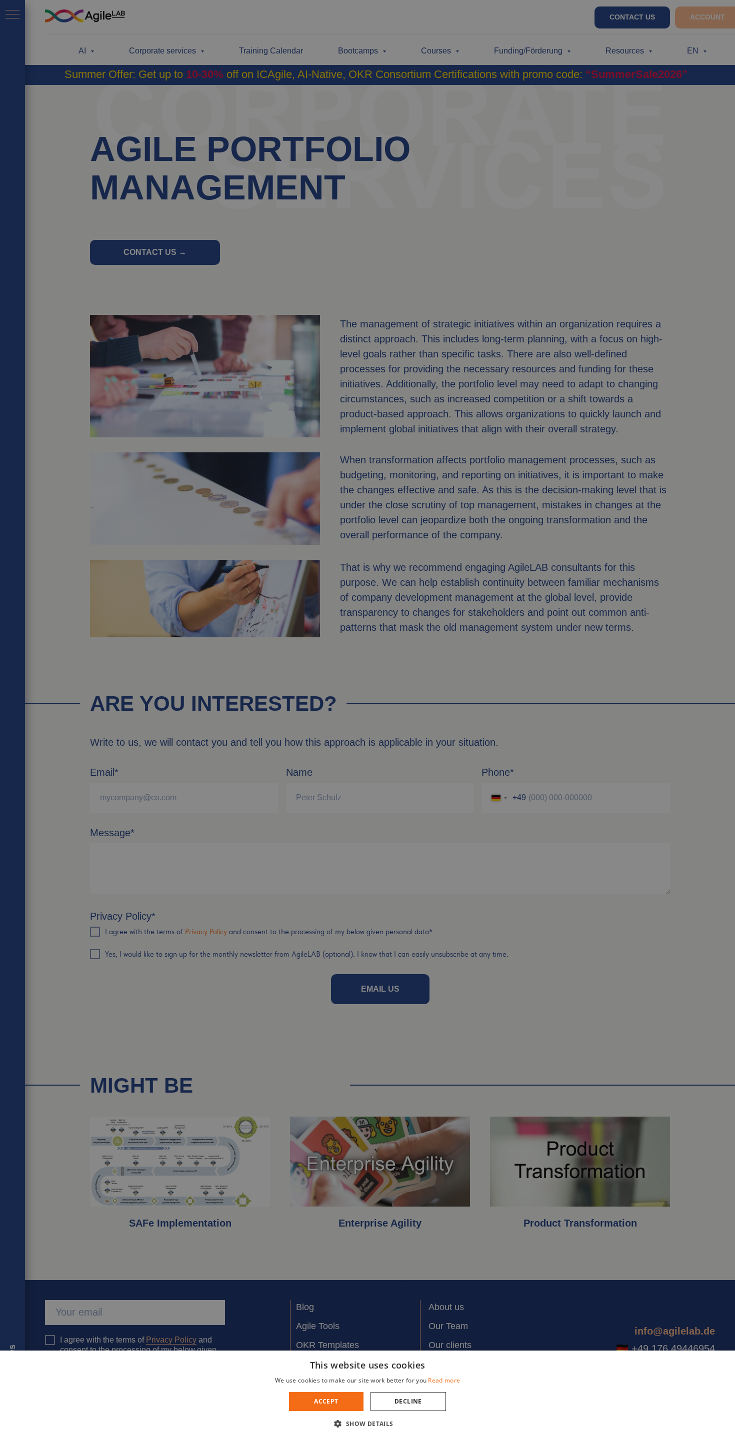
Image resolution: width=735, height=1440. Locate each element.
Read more (444, 1380)
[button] (367, 1423)
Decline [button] (408, 1401)
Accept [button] (326, 1401)
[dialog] (367, 720)
